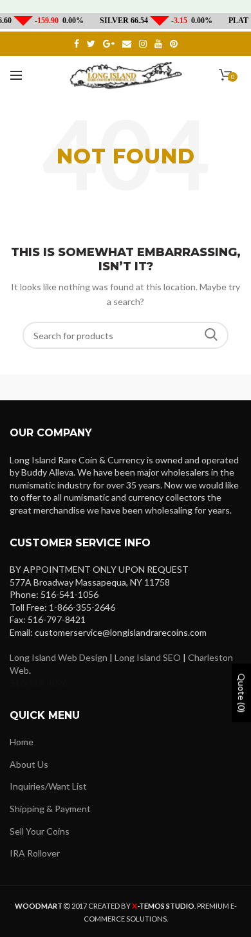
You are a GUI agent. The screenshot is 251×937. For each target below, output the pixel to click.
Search (211, 335)
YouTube (158, 43)
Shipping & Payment (50, 808)
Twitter (91, 43)
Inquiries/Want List (48, 786)
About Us (29, 764)
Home (21, 741)
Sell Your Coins (40, 831)
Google (108, 43)
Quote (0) (241, 693)
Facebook (76, 43)
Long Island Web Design (58, 657)
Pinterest (173, 43)
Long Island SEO (148, 657)
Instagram (143, 43)
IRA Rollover (35, 853)
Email (126, 43)
